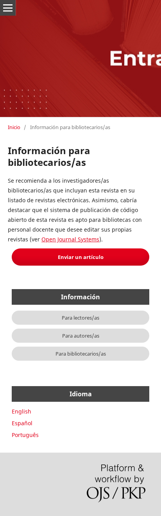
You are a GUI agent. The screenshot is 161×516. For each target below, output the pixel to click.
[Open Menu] (8, 8)
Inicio (14, 127)
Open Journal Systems (70, 239)
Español (22, 423)
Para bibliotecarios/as (80, 353)
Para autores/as (80, 335)
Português (25, 435)
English (21, 411)
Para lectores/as (80, 317)
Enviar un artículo (81, 257)
